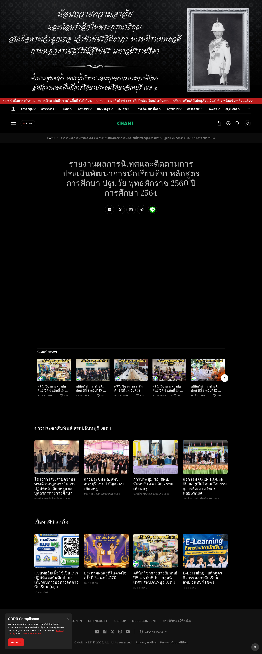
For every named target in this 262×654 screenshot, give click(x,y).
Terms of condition (174, 642)
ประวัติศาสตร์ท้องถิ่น (177, 621)
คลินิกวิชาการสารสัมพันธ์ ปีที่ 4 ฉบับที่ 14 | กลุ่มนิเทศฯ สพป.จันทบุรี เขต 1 (130, 392)
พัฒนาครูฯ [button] (103, 108)
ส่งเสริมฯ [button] (123, 108)
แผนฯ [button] (66, 108)
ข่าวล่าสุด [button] (27, 108)
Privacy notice (146, 642)
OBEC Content (144, 621)
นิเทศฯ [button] (213, 108)
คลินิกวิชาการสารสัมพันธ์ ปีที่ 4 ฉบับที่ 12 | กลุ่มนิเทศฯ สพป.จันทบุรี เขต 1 (207, 392)
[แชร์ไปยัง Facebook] (109, 209)
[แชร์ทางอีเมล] (131, 209)
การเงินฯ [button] (83, 108)
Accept (16, 642)
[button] (68, 618)
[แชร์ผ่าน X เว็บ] (120, 209)
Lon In (76, 621)
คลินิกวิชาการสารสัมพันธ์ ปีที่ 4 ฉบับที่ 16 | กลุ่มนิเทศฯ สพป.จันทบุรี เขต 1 (53, 392)
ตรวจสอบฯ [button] (193, 108)
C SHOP (120, 621)
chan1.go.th (98, 621)
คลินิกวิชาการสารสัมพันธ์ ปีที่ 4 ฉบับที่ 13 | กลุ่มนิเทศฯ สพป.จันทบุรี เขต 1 (168, 392)
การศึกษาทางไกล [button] (148, 108)
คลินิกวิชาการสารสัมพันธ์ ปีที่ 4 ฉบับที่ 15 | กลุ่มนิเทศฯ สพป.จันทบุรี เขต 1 (92, 392)
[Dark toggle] (247, 123)
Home (51, 137)
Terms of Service (31, 633)
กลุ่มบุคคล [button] (231, 108)
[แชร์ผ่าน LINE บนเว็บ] (152, 209)
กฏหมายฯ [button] (173, 108)
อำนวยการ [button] (47, 108)
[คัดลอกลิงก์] (141, 209)
